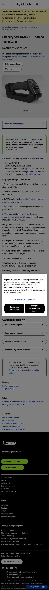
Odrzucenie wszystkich (14, 308)
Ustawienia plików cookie (24, 299)
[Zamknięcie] (44, 276)
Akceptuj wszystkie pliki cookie (34, 308)
